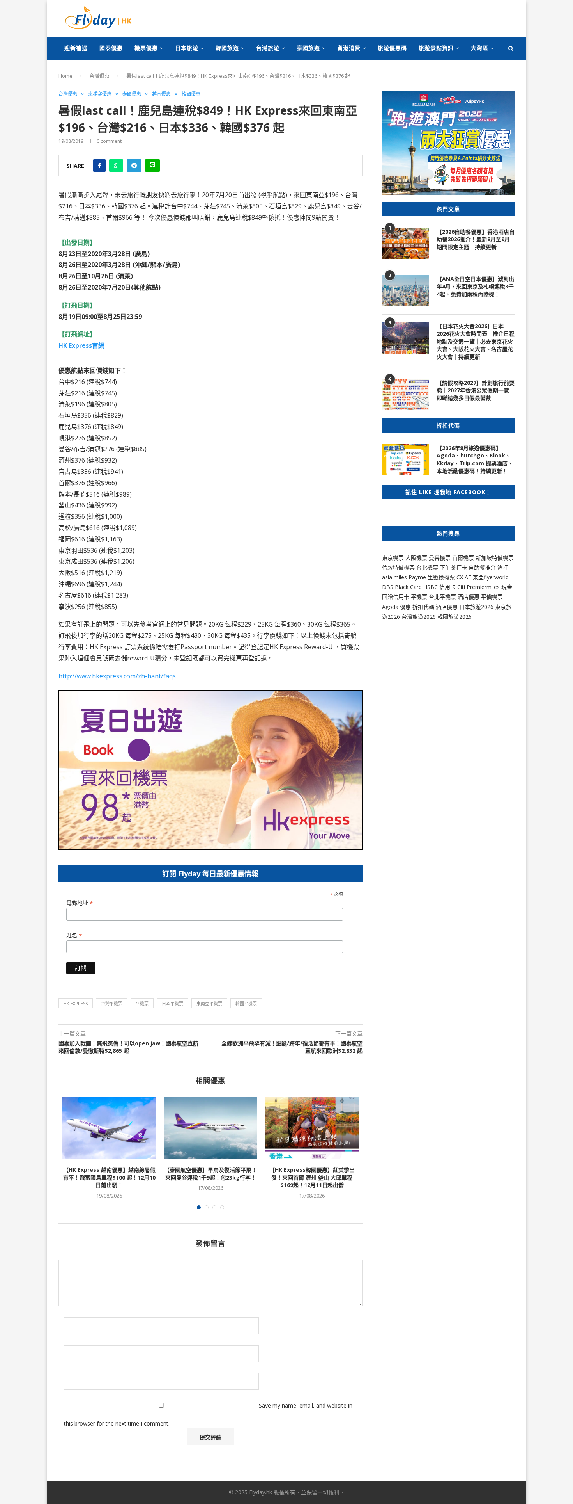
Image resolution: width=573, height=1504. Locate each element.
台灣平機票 (111, 1003)
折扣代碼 (423, 606)
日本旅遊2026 (476, 606)
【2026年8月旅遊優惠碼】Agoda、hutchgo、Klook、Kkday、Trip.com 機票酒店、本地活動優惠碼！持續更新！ (475, 459)
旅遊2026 (460, 616)
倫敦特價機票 (398, 567)
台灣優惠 (99, 75)
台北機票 (427, 567)
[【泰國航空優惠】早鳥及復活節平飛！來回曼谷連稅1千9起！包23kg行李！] (210, 1128)
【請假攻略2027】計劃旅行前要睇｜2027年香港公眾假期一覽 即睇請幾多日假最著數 (476, 390)
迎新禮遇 (76, 48)
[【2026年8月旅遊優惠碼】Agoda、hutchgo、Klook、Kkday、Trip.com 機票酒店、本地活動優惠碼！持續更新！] (405, 459)
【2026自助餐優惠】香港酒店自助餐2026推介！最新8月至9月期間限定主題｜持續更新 (476, 239)
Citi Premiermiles (478, 587)
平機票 (142, 1003)
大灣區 (479, 48)
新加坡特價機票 (495, 557)
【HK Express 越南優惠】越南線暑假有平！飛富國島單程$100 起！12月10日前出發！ (109, 1177)
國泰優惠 (111, 48)
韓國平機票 (246, 1003)
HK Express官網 (81, 345)
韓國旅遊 (227, 48)
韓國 (442, 616)
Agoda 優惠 (397, 606)
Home (65, 75)
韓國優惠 (191, 94)
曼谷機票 (440, 557)
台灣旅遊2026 (418, 616)
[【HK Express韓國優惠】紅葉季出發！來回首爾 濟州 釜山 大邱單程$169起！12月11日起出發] (312, 1128)
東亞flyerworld (491, 577)
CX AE (463, 577)
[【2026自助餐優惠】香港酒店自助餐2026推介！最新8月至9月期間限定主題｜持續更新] (405, 243)
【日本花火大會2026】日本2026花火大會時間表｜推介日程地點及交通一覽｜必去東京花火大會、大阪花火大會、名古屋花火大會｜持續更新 (476, 341)
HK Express (76, 1003)
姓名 (74, 935)
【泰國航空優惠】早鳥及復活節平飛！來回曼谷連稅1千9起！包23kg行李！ (210, 1173)
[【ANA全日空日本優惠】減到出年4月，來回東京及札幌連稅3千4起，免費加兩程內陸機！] (405, 290)
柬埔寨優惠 (99, 94)
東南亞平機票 (209, 1003)
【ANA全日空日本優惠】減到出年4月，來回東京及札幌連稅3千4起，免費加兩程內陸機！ (475, 286)
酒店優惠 (468, 596)
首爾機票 (463, 557)
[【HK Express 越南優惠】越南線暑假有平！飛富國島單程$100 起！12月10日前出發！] (109, 1128)
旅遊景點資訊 (436, 48)
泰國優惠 (131, 94)
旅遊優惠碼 (392, 48)
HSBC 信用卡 (439, 587)
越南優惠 (161, 94)
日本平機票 (172, 1003)
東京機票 (393, 557)
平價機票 (492, 596)
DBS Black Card (402, 587)
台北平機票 (443, 596)
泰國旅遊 (308, 48)
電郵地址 (79, 903)
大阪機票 (416, 557)
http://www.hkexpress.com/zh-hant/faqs (117, 676)
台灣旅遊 (267, 48)
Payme (418, 577)
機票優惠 (146, 48)
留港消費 (349, 48)
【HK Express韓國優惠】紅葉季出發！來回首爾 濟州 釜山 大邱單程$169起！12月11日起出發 (312, 1177)
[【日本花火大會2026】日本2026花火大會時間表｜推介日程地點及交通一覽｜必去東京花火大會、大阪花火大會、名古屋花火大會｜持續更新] (405, 338)
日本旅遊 (186, 48)
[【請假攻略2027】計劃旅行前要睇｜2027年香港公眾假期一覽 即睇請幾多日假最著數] (405, 394)
